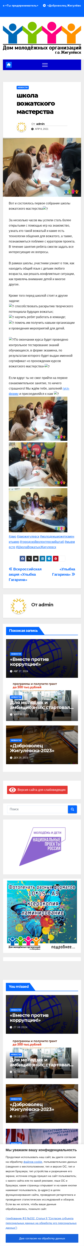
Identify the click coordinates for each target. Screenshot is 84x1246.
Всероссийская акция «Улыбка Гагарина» (25, 574)
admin (40, 124)
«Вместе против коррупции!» (29, 661)
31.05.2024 (20, 1071)
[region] (42, 1195)
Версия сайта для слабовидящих (41, 789)
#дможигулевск (28, 536)
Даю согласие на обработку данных (42, 1238)
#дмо (12, 536)
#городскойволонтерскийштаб (42, 541)
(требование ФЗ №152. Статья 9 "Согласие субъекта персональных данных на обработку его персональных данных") (41, 1223)
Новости (23, 87)
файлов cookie (32, 1161)
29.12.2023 (20, 1116)
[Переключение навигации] (45, 64)
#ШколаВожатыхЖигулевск (36, 547)
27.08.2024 (20, 1027)
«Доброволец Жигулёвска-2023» (32, 748)
